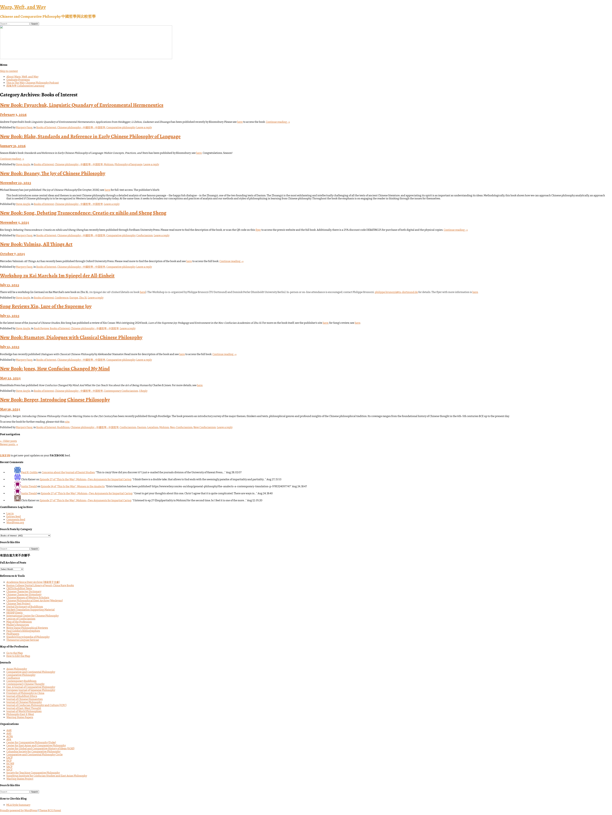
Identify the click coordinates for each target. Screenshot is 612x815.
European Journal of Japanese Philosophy (30, 690)
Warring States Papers (19, 717)
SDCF (9, 769)
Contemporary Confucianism (121, 390)
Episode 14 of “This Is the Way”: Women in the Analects (73, 486)
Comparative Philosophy (20, 674)
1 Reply (143, 390)
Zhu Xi (83, 297)
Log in (10, 513)
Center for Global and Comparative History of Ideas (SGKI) (40, 748)
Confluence (13, 677)
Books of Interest (46, 127)
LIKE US (5, 455)
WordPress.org (15, 522)
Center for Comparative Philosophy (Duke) (31, 742)
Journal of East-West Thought (23, 708)
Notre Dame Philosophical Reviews (27, 627)
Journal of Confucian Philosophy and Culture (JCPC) (36, 705)
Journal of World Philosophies (24, 711)
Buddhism (63, 427)
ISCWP (10, 763)
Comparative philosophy (120, 127)
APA (8, 739)
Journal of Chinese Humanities (24, 699)
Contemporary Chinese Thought (25, 684)
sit (66, 421)
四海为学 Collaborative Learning (25, 85)
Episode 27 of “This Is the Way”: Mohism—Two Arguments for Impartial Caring (85, 479)
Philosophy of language (128, 164)
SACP (9, 766)
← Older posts (8, 441)
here (240, 121)
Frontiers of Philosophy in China (25, 693)
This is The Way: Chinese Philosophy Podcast (32, 82)
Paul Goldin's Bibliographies (23, 630)
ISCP (9, 760)
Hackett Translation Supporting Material (30, 609)
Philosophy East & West (20, 714)
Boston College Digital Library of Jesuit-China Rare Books (40, 585)
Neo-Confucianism (181, 427)
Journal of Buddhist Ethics (21, 696)
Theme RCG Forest (50, 810)
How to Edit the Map (18, 656)
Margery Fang (24, 127)
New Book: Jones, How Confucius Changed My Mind (55, 368)
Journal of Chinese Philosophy (24, 702)
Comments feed (15, 519)
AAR (9, 730)
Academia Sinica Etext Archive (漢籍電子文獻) (33, 582)
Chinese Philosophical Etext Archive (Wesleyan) (34, 600)
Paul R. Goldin (29, 472)
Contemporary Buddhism (21, 681)
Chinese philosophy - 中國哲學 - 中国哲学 (81, 127)
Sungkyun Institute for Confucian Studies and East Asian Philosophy (46, 775)
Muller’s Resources (17, 624)
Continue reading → (278, 121)
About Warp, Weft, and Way (22, 76)
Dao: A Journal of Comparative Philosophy (30, 687)
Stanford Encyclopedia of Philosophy (28, 636)
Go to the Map (14, 652)
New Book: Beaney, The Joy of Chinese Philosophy (52, 173)
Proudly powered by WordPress (18, 810)
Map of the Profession (19, 621)
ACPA (9, 736)
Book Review (41, 328)
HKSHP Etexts (14, 612)
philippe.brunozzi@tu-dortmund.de (396, 292)
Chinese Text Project (18, 603)
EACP (9, 757)
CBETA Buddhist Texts (19, 588)
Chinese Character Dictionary (23, 591)
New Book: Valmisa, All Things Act (36, 244)
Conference (62, 297)
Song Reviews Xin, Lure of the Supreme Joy (45, 306)
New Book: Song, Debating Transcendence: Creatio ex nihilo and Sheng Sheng (83, 212)
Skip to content (9, 71)
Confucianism (144, 235)
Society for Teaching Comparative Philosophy (33, 772)
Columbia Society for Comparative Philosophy (33, 751)
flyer (258, 229)
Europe (73, 297)
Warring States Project (19, 778)
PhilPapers (12, 633)
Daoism (141, 427)
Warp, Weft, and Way (23, 6)
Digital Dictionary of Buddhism (24, 606)
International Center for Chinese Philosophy (32, 615)
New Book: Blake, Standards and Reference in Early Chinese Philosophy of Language (90, 136)
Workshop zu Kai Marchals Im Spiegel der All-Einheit (57, 275)
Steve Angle (23, 164)
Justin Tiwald (29, 486)
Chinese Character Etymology (23, 594)
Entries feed (13, 516)
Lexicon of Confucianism (20, 618)
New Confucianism (204, 427)
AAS (8, 733)
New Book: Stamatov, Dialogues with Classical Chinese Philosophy (71, 337)
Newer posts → (9, 444)
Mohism (109, 164)
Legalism (152, 427)
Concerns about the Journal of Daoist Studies (68, 472)
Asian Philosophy (16, 668)
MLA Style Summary (18, 804)
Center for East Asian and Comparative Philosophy (36, 745)
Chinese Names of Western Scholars (27, 597)
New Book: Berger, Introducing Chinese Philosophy (55, 399)
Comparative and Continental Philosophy (30, 671)
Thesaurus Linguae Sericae (22, 639)
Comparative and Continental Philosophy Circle (34, 754)
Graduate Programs (18, 79)
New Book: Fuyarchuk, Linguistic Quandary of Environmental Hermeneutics (81, 104)
